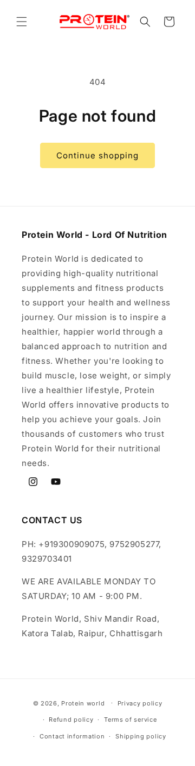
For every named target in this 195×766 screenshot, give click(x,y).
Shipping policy (140, 736)
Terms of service (130, 719)
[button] (22, 22)
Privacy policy (140, 703)
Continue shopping (97, 155)
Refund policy (71, 719)
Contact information (72, 736)
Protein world (83, 703)
